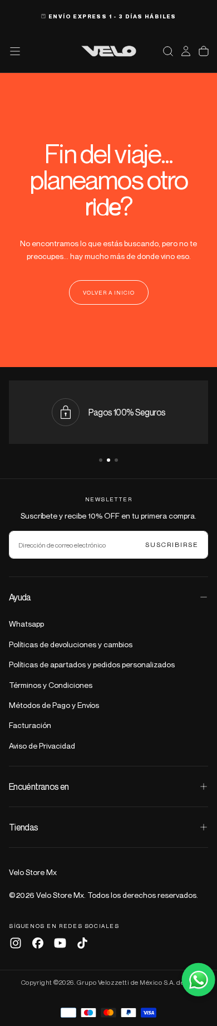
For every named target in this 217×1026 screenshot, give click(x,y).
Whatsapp (26, 623)
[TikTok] (82, 943)
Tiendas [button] (23, 827)
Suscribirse (172, 544)
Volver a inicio (109, 292)
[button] (168, 51)
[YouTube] (60, 943)
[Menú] (15, 51)
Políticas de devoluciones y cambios (70, 644)
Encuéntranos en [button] (38, 786)
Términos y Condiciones (50, 685)
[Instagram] (15, 943)
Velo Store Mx (33, 872)
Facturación (30, 725)
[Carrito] (203, 51)
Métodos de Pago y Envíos (54, 705)
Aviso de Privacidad (42, 745)
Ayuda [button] (20, 597)
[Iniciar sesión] (186, 51)
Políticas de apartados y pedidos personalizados (92, 664)
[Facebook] (38, 943)
